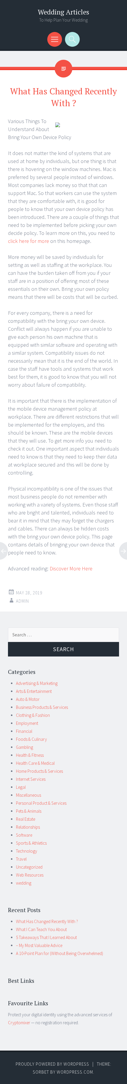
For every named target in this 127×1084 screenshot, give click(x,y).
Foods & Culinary (31, 739)
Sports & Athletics (31, 843)
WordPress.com (75, 1072)
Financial (24, 731)
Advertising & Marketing (37, 683)
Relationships (28, 827)
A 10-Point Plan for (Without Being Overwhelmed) (59, 953)
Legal (21, 787)
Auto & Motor (28, 699)
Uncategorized (29, 867)
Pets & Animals (28, 811)
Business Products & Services (42, 707)
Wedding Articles (63, 12)
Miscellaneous (28, 795)
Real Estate (25, 819)
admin (22, 601)
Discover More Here (71, 568)
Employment (27, 723)
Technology (26, 851)
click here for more (28, 241)
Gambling (24, 747)
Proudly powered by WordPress (52, 1064)
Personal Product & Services (41, 803)
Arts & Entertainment (34, 691)
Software (24, 835)
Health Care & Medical (35, 763)
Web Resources (29, 875)
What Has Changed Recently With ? (47, 921)
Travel (21, 859)
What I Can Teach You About (41, 929)
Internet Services (30, 779)
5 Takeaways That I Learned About (46, 937)
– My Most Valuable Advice (39, 945)
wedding (23, 883)
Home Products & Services (39, 771)
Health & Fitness (30, 755)
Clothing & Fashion (33, 715)
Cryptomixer (19, 1022)
